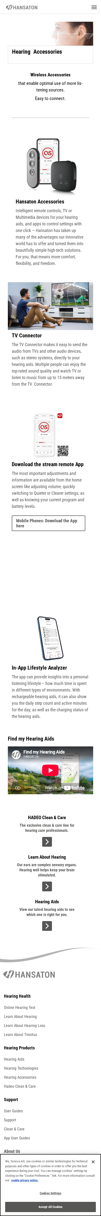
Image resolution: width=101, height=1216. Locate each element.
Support (10, 1120)
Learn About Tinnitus (20, 1034)
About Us (12, 1151)
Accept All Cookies (50, 1207)
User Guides (13, 1111)
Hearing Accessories (20, 1077)
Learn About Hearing (20, 1016)
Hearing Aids (14, 1059)
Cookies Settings (50, 1193)
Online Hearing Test (19, 1007)
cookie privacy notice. (24, 1180)
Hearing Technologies (21, 1068)
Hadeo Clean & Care (20, 1086)
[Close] (93, 1161)
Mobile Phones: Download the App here (46, 523)
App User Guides (17, 1138)
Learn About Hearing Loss (24, 1025)
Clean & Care (14, 1129)
